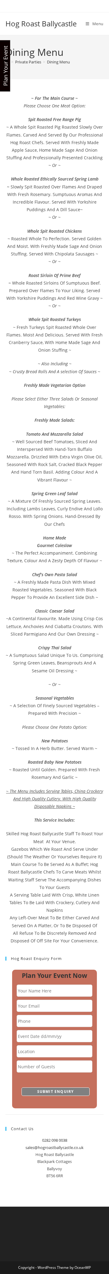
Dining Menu (58, 62)
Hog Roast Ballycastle (41, 24)
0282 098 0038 (54, 1140)
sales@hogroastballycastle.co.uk (54, 1147)
